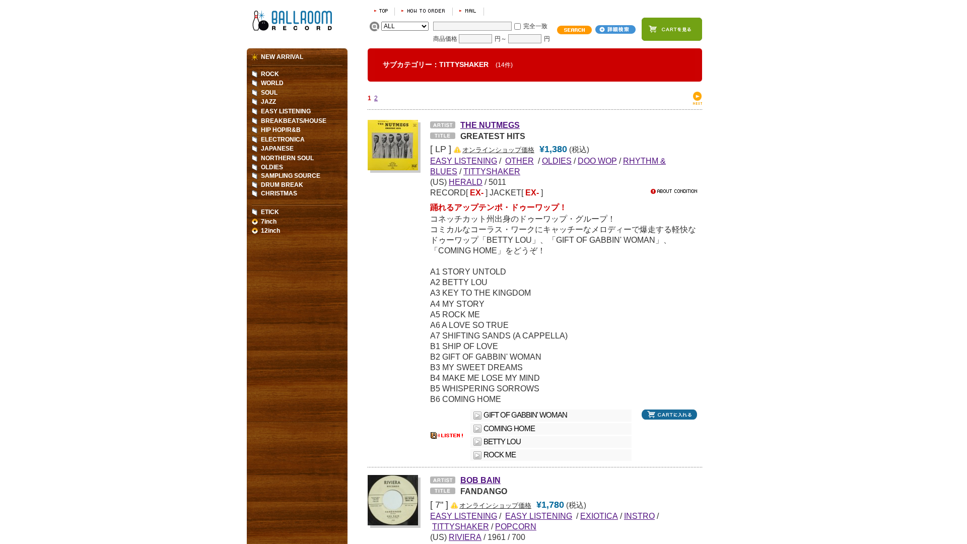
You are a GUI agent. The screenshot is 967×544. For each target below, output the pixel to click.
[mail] (468, 11)
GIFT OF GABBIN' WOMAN (525, 415)
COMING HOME (509, 429)
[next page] (697, 102)
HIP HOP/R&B (281, 129)
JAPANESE (277, 148)
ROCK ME (500, 455)
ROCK (270, 74)
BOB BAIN (480, 480)
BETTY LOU (502, 442)
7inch (269, 221)
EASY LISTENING (286, 111)
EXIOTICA (599, 515)
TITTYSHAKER (491, 171)
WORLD (272, 83)
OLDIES (557, 160)
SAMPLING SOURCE (290, 175)
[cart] (672, 29)
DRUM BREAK (282, 184)
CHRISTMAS (279, 193)
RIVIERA (465, 536)
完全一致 (535, 26)
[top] (381, 11)
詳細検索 (615, 29)
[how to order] (423, 11)
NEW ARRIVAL (282, 56)
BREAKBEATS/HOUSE (293, 120)
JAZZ (268, 101)
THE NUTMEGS (490, 124)
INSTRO (639, 515)
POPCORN (515, 526)
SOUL (269, 92)
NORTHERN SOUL (287, 158)
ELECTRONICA (283, 139)
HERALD (465, 181)
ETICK (270, 212)
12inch (270, 230)
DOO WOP (597, 160)
